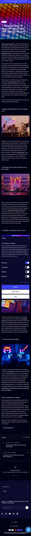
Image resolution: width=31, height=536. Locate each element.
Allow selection (15, 291)
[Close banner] (28, 238)
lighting (21, 210)
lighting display (21, 152)
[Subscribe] (27, 507)
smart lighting (23, 318)
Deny (15, 296)
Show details (23, 282)
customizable (11, 210)
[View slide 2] (15, 475)
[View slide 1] (13, 475)
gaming (3, 53)
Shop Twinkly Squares (8, 427)
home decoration (12, 82)
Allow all (15, 287)
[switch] (27, 267)
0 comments (27, 437)
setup (9, 53)
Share (4, 437)
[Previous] (2, 2)
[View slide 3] (16, 475)
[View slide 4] (18, 475)
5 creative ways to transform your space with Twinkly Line (13, 455)
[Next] (29, 2)
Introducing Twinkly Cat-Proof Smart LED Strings (16, 445)
